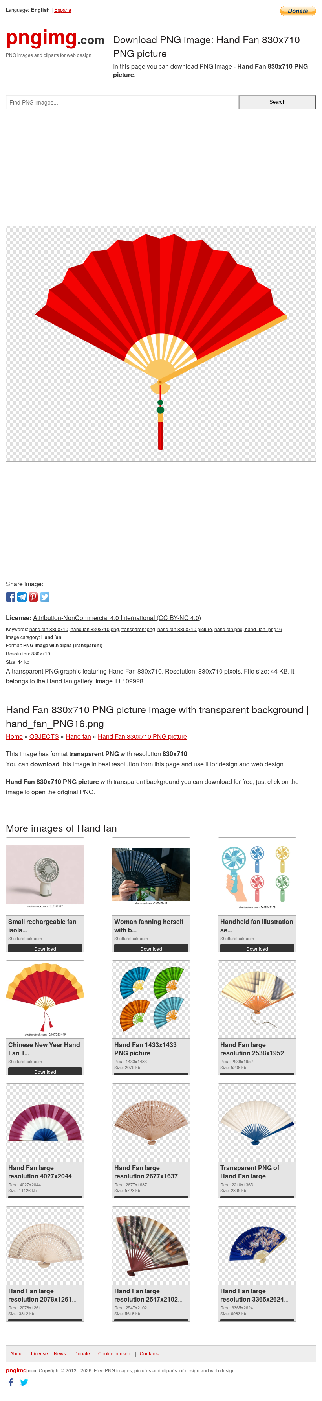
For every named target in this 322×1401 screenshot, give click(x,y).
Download (45, 948)
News (60, 1353)
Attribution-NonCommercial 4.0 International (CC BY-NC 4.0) (117, 617)
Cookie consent (115, 1353)
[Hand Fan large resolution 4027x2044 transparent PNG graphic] (45, 1122)
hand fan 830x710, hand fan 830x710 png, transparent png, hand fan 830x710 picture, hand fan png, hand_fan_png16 (155, 629)
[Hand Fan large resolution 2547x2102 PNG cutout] (151, 1245)
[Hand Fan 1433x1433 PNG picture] (151, 999)
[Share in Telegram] (22, 597)
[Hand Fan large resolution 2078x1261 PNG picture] (45, 1245)
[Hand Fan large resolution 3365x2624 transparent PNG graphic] (257, 1245)
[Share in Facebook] (10, 597)
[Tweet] (44, 597)
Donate (82, 1353)
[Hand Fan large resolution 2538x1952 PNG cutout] (257, 999)
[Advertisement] (161, 171)
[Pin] (33, 597)
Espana (62, 9)
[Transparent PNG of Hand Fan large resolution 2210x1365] (257, 1123)
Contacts (149, 1353)
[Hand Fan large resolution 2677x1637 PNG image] (151, 1122)
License (39, 1353)
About (16, 1353)
